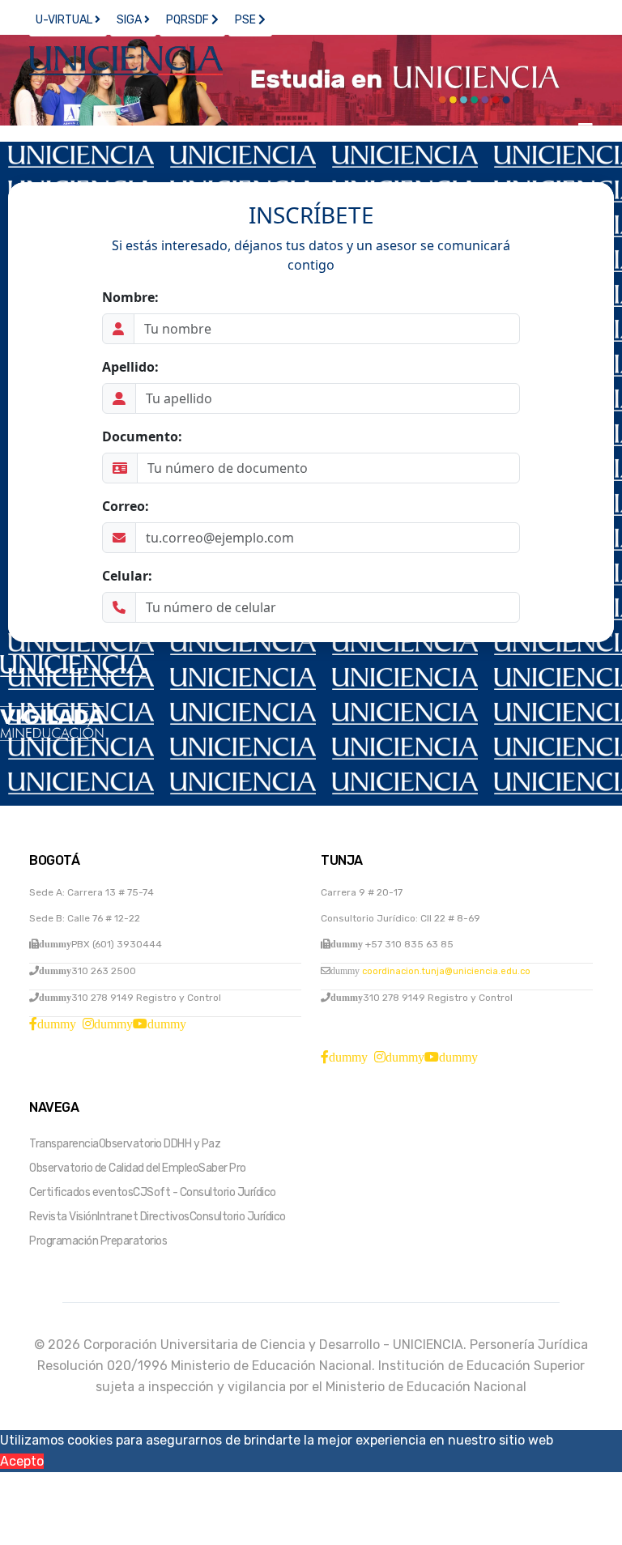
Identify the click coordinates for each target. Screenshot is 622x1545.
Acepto (22, 1461)
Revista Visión (63, 1217)
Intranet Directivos (143, 1217)
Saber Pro (222, 1168)
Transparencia (64, 1144)
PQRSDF (188, 20)
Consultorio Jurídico (238, 1217)
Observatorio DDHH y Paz (160, 1144)
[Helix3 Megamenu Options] (585, 129)
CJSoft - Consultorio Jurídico (204, 1192)
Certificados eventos (81, 1192)
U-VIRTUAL (65, 20)
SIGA (130, 20)
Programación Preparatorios (98, 1241)
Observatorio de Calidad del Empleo (113, 1168)
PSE (246, 20)
